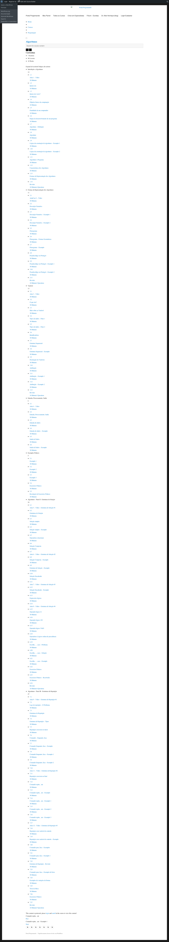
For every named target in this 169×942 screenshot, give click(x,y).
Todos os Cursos (59, 15)
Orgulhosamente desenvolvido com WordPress (50, 933)
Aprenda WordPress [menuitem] (7, 16)
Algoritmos (31, 41)
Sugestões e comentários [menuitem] (9, 21)
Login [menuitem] (5, 1)
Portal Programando (33, 15)
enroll (54, 913)
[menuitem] (1, 1)
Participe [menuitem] (3, 7)
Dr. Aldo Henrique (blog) (109, 15)
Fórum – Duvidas (93, 15)
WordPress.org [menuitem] (5, 11)
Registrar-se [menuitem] (12, 1)
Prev (27, 919)
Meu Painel (46, 15)
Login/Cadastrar (126, 15)
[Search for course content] (27, 50)
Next (27, 924)
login (47, 913)
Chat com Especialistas (76, 15)
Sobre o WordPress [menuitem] (7, 5)
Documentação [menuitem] (5, 14)
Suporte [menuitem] (3, 19)
